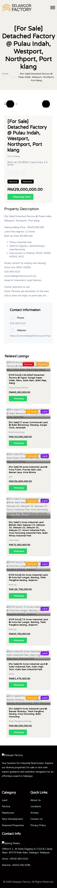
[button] (10, 104)
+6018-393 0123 (18, 858)
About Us (35, 800)
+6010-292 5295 (21, 865)
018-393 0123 (18, 323)
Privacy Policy (38, 825)
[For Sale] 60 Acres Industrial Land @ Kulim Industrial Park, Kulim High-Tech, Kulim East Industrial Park (28, 667)
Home (5, 73)
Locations (35, 806)
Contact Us (36, 819)
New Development (12, 819)
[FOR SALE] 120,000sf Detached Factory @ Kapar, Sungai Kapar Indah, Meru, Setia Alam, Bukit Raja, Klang (28, 379)
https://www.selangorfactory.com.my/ (30, 335)
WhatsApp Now (21, 196)
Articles (34, 812)
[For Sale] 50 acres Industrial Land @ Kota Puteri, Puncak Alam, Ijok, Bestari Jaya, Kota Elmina (28, 470)
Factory (6, 806)
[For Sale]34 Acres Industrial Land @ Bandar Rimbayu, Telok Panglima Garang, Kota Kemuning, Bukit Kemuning (28, 712)
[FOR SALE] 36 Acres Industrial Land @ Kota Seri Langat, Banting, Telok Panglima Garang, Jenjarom (28, 578)
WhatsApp (18, 398)
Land (4, 800)
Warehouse (8, 812)
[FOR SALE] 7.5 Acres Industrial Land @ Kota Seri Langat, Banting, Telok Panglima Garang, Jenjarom (28, 622)
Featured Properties (13, 825)
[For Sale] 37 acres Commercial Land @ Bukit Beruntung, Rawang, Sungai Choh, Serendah (28, 425)
